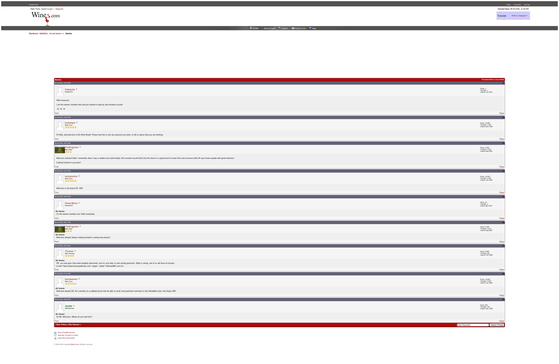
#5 (503, 197)
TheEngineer (71, 147)
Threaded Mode (487, 79)
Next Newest (73, 324)
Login (50, 9)
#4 (503, 171)
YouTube (527, 5)
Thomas (69, 251)
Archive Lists (300, 28)
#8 (503, 274)
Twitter (508, 5)
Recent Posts (270, 28)
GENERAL (43, 34)
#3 (503, 143)
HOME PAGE (33, 5)
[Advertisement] (279, 56)
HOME (256, 28)
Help (314, 28)
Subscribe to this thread (66, 338)
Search (285, 28)
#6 (503, 222)
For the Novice (55, 34)
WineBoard (33, 34)
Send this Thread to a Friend (68, 335)
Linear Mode (499, 79)
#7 (503, 246)
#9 (503, 300)
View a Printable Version (66, 332)
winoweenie (71, 176)
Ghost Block (71, 203)
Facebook (517, 5)
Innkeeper (70, 123)
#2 (503, 117)
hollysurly (70, 89)
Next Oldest (61, 324)
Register (59, 9)
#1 (503, 83)
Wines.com (75, 344)
